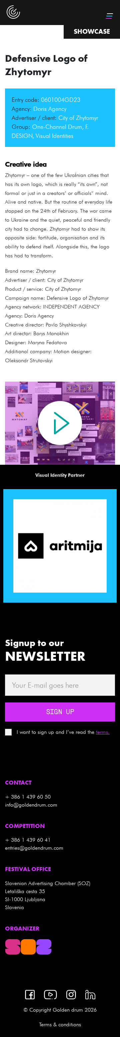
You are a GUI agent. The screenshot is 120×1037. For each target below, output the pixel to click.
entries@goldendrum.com (34, 848)
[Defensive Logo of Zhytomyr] (60, 423)
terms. (103, 732)
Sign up (60, 712)
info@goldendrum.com (31, 805)
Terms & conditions (60, 1024)
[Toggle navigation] (110, 16)
